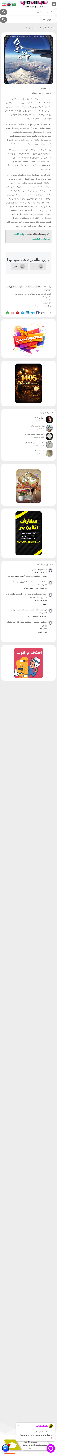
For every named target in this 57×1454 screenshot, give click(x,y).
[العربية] (13, 4)
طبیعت (29, 286)
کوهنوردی (12, 286)
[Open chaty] (5, 1448)
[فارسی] (4, 4)
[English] (9, 4)
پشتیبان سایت (40, 622)
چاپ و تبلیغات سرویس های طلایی (32, 594)
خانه (54, 28)
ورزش (48, 290)
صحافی (34, 569)
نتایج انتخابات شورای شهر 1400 (25, 582)
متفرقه (47, 28)
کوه (20, 286)
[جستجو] (3, 12)
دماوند (37, 286)
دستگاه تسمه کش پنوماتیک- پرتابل (26, 610)
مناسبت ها (38, 28)
